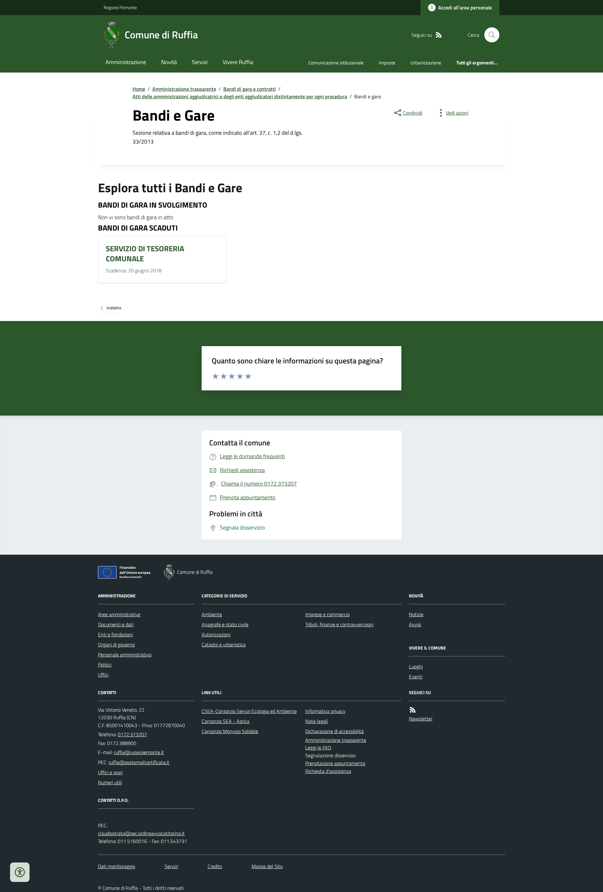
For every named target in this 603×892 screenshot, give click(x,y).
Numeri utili (110, 782)
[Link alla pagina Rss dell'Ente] (412, 710)
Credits (215, 866)
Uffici (103, 674)
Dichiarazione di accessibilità (334, 731)
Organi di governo (116, 644)
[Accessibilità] (20, 872)
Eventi (415, 676)
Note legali (316, 721)
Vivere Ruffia (238, 62)
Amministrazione (126, 62)
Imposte (387, 62)
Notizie (416, 614)
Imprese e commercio (327, 614)
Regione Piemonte (120, 7)
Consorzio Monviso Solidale (230, 731)
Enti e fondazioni (115, 634)
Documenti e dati (115, 624)
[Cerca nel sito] (489, 34)
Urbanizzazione (425, 62)
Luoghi (416, 666)
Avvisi (415, 624)
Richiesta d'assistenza (328, 771)
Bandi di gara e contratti (249, 89)
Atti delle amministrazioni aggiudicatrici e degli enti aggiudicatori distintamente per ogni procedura (240, 96)
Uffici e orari (110, 772)
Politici (104, 664)
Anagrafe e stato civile (225, 624)
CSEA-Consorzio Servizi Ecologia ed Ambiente (249, 711)
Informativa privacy (325, 711)
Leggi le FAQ (318, 747)
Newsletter (420, 718)
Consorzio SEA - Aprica (225, 721)
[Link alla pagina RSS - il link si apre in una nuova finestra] (439, 35)
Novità (169, 62)
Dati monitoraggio (116, 866)
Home (139, 89)
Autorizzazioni (216, 634)
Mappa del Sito (267, 866)
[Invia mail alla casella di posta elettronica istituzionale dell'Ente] (139, 752)
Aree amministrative (119, 614)
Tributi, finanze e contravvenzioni (339, 624)
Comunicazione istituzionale (336, 62)
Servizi (200, 62)
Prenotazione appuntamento (335, 763)
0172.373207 (132, 734)
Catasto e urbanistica (224, 644)
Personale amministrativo (124, 654)
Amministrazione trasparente (184, 89)
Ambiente (212, 614)
